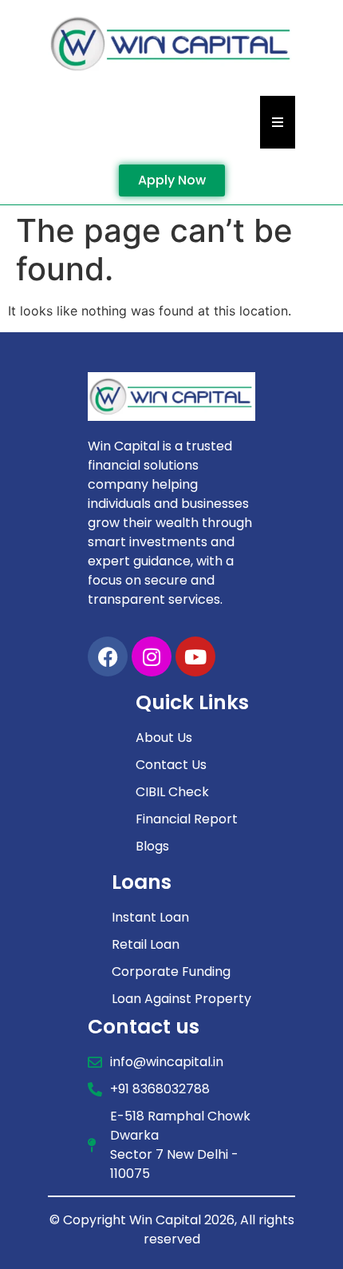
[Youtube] (195, 656)
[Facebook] (108, 656)
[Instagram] (152, 656)
